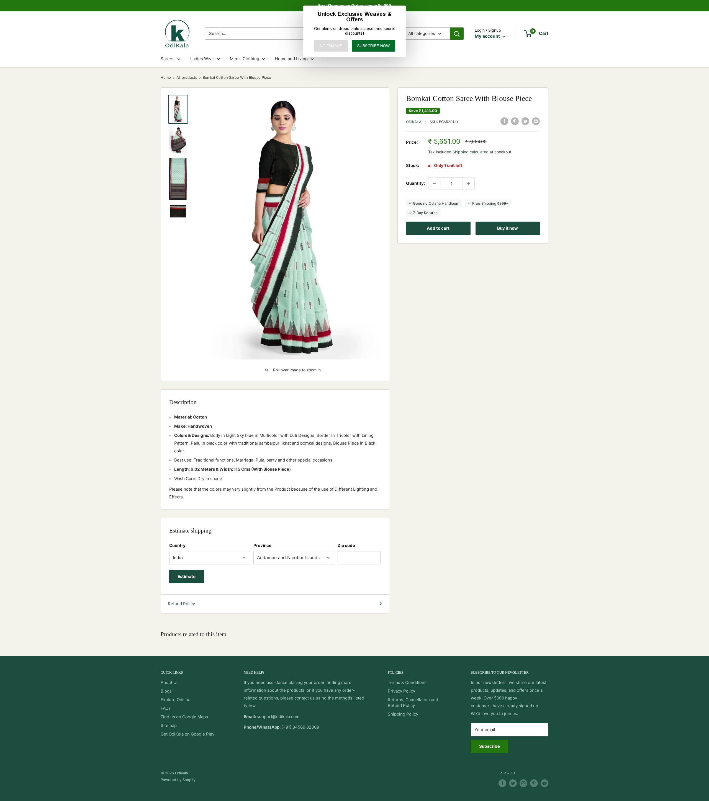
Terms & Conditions (407, 682)
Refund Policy (181, 603)
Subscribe (489, 746)
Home (166, 77)
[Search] (457, 33)
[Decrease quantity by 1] (434, 183)
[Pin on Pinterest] (515, 121)
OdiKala (414, 122)
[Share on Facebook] (504, 121)
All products (186, 77)
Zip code (346, 545)
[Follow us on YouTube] (544, 783)
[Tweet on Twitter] (525, 121)
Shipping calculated (471, 151)
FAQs (166, 708)
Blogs (166, 691)
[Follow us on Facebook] (502, 783)
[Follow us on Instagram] (523, 783)
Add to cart (438, 228)
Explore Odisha (175, 699)
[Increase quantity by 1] (468, 183)
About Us (170, 682)
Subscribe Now (373, 46)
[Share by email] (536, 121)
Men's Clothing (244, 58)
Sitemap (169, 725)
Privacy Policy (401, 691)
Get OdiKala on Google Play (187, 734)
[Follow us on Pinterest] (534, 783)
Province (262, 545)
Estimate (187, 576)
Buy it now (507, 228)
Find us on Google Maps (184, 716)
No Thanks (331, 46)
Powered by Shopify (178, 779)
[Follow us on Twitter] (513, 783)
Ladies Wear (202, 58)
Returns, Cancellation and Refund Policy (413, 702)
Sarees (167, 58)
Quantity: (415, 183)
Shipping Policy (403, 714)
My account (488, 36)
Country (177, 545)
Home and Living (291, 58)
